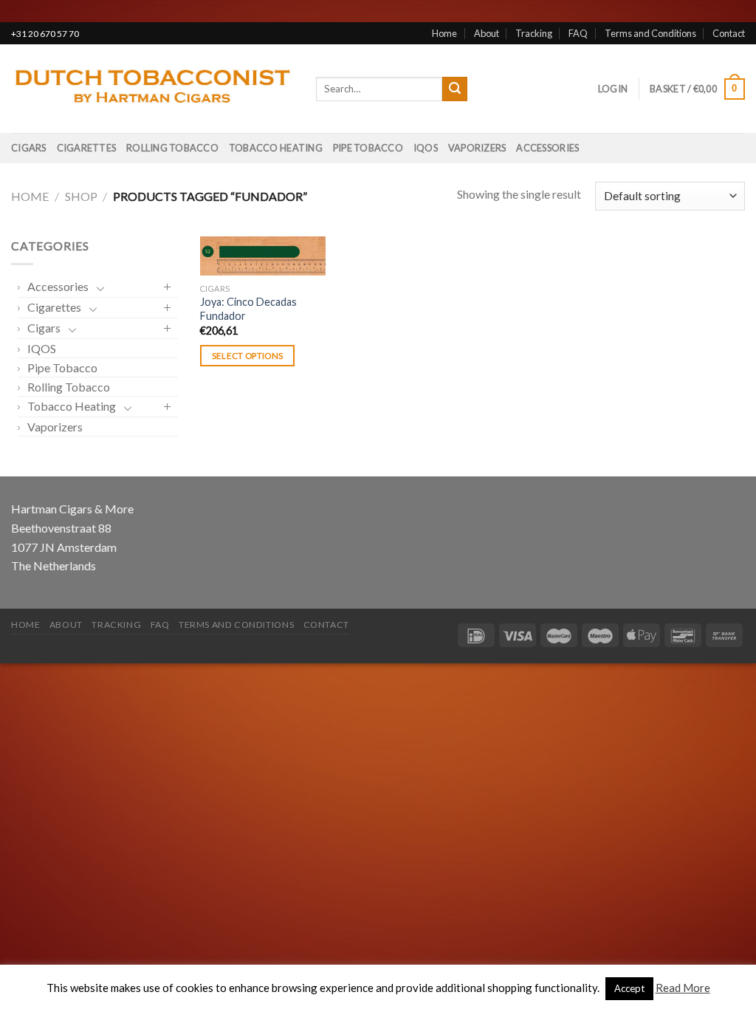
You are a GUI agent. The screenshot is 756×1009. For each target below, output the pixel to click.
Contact (728, 33)
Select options (248, 355)
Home (444, 33)
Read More (683, 987)
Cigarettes (87, 148)
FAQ (578, 33)
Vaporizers (477, 148)
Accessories (547, 148)
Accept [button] (629, 988)
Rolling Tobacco (172, 148)
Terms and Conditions (650, 33)
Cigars (29, 148)
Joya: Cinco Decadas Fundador (248, 308)
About (486, 33)
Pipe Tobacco (368, 148)
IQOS (425, 148)
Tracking (533, 33)
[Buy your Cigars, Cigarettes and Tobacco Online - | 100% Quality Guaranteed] (152, 89)
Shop (81, 196)
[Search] (454, 89)
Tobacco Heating (276, 148)
